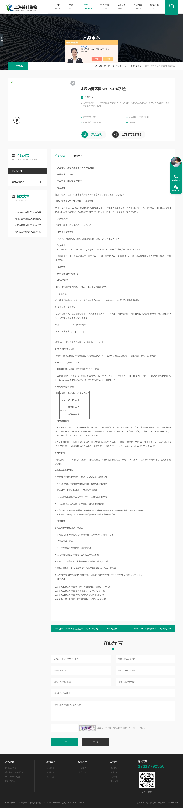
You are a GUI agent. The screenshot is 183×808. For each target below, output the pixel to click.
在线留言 (138, 7)
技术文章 (121, 7)
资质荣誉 (114, 777)
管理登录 (161, 803)
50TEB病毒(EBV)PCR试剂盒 (154, 629)
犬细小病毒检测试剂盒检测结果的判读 (29, 219)
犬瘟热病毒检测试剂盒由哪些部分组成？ (29, 225)
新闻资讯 (104, 7)
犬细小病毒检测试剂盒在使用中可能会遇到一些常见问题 (29, 212)
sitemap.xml (172, 803)
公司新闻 (51, 768)
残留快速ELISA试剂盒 (14, 772)
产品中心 (88, 7)
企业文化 (114, 772)
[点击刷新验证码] (87, 728)
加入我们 (114, 781)
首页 (57, 7)
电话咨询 (176, 180)
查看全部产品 (18, 182)
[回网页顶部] (176, 170)
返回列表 (115, 629)
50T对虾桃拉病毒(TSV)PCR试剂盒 (82, 629)
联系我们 (154, 7)
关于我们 (71, 7)
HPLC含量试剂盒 (12, 777)
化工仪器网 (151, 803)
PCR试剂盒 (136, 66)
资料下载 (51, 772)
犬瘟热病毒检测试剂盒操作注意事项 (29, 231)
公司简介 (114, 768)
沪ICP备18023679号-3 (79, 803)
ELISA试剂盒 (10, 768)
